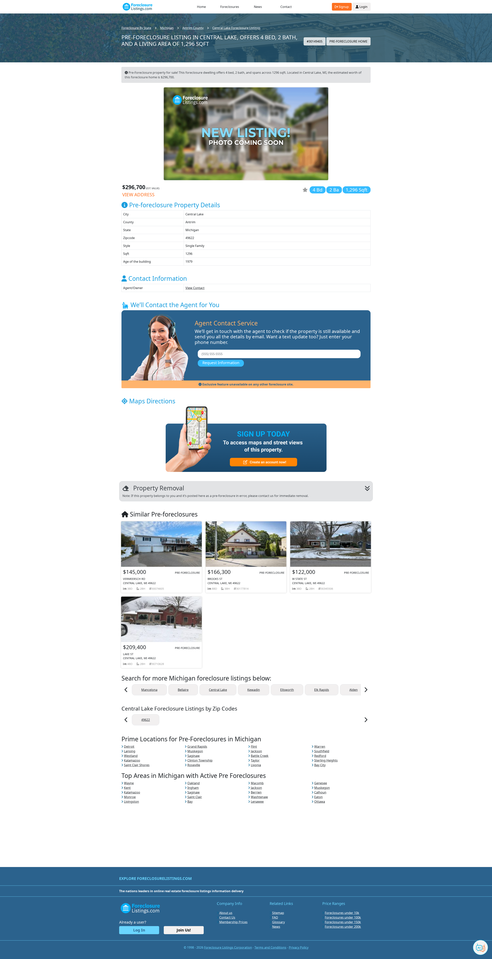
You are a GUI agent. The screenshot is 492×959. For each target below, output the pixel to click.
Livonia (256, 765)
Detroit (129, 746)
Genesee (320, 783)
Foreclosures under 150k (343, 922)
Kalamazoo (132, 760)
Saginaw (193, 756)
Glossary (278, 922)
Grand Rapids (197, 746)
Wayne (129, 783)
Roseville (193, 765)
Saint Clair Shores (137, 765)
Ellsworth (287, 690)
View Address (138, 194)
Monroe (130, 797)
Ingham (193, 788)
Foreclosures (229, 7)
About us (225, 913)
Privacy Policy (298, 947)
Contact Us (227, 917)
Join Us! (184, 930)
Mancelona (149, 690)
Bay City (320, 765)
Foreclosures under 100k (343, 917)
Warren (319, 746)
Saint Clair (194, 797)
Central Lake (218, 690)
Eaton (318, 797)
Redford (320, 756)
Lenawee (257, 801)
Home (201, 7)
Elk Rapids (321, 690)
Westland (131, 756)
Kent (127, 788)
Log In (139, 930)
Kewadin (253, 690)
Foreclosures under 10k (342, 913)
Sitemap (278, 913)
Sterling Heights (326, 760)
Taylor (255, 760)
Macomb (257, 783)
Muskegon (195, 751)
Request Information (220, 362)
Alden (353, 690)
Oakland (193, 783)
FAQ (275, 917)
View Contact (194, 288)
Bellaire (183, 690)
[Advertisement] (246, 831)
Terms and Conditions (270, 947)
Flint (254, 746)
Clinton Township (200, 760)
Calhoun (320, 792)
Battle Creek (259, 756)
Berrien (256, 792)
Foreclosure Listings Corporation (228, 947)
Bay (190, 801)
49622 (145, 720)
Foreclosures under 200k (343, 927)
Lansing (129, 751)
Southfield (321, 751)
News (258, 7)
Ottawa (319, 801)
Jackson (256, 751)
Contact (286, 7)
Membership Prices (233, 922)
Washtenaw (259, 797)
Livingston (131, 801)
